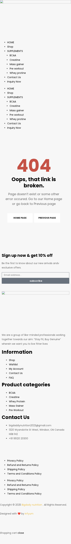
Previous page (47, 217)
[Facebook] (6, 451)
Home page (20, 217)
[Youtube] (15, 451)
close (21, 533)
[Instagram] (34, 451)
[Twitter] (24, 451)
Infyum (29, 513)
